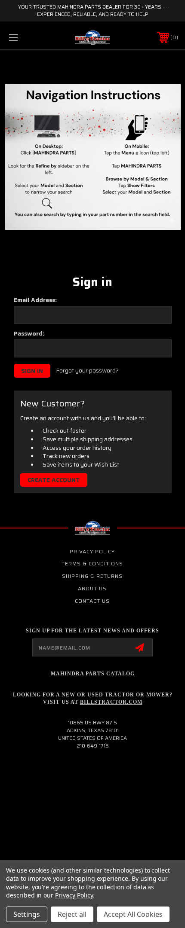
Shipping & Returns (92, 576)
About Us (92, 588)
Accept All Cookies (133, 914)
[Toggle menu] (26, 37)
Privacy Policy (92, 551)
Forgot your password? (87, 370)
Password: (29, 333)
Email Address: (35, 300)
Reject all (72, 914)
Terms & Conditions (92, 563)
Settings (26, 914)
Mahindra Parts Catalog (93, 674)
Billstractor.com (111, 702)
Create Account (54, 480)
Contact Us (92, 601)
